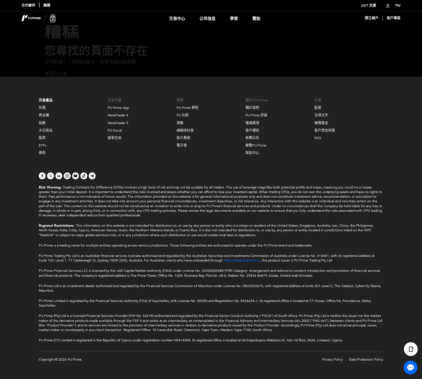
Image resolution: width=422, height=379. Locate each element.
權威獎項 (252, 123)
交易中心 (177, 18)
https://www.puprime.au (242, 260)
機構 (46, 5)
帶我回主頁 (55, 74)
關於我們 (252, 107)
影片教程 (183, 138)
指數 (42, 123)
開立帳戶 (372, 18)
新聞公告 (252, 138)
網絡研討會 (185, 130)
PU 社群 (183, 115)
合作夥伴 (28, 5)
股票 (42, 138)
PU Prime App (118, 107)
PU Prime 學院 (187, 107)
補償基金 (321, 123)
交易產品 (46, 100)
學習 (234, 18)
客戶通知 (252, 130)
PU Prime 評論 (256, 115)
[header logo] (39, 18)
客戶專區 (393, 18)
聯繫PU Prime (255, 145)
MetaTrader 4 (118, 115)
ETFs (42, 145)
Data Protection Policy (366, 359)
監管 (317, 107)
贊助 (256, 18)
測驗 (180, 123)
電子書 (182, 145)
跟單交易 (114, 138)
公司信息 (208, 18)
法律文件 (321, 115)
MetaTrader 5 (118, 123)
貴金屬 (44, 115)
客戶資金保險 (324, 130)
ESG (317, 138)
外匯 (42, 107)
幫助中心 (252, 153)
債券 (42, 153)
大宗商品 (46, 130)
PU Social (115, 130)
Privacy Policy (332, 359)
